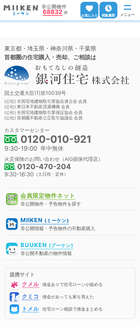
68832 (52, 12)
